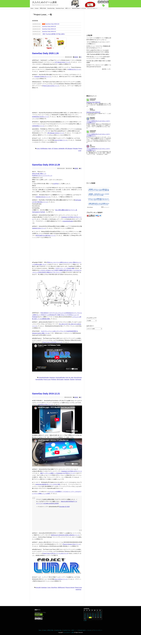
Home (32, 8)
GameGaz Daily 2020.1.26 (45, 53)
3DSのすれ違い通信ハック (39, 173)
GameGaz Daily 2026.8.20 (93, 102)
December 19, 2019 (64, 506)
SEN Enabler (60, 379)
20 (92, 616)
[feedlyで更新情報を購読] (104, 2)
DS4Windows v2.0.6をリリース (40, 116)
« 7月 (85, 620)
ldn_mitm (71, 377)
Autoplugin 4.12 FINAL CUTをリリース (71, 471)
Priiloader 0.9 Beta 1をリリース (42, 76)
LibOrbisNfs (61, 148)
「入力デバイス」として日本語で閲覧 (64, 268)
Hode (49, 148)
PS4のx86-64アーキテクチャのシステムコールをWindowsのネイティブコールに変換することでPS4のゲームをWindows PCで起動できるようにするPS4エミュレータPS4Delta (57, 314)
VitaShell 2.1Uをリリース (39, 228)
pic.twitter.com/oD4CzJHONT (51, 503)
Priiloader (75, 148)
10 (85, 614)
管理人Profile (43, 8)
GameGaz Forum (60, 8)
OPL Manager (68, 148)
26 (90, 617)
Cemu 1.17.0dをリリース (60, 140)
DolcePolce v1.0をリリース (45, 404)
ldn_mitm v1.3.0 (63, 324)
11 (87, 614)
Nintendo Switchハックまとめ (79, 8)
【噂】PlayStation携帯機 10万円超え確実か (97, 54)
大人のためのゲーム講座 (44, 2)
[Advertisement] (57, 100)
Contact (36, 8)
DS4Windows (44, 148)
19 (90, 616)
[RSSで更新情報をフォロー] (107, 2)
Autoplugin (52, 377)
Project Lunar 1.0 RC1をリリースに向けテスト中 (55, 553)
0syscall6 (38, 587)
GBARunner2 (61, 587)
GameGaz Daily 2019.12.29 (46, 164)
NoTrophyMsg (39, 379)
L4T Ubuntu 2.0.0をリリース (62, 62)
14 (95, 614)
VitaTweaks (78, 379)
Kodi (67, 377)
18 (87, 616)
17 (85, 616)
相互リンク (68, 8)
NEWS (76, 57)
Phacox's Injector (69, 587)
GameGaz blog (50, 8)
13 (92, 614)
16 (100, 614)
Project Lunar (46, 379)
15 (98, 614)
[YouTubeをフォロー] (102, 2)
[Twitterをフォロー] (99, 2)
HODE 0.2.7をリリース (74, 69)
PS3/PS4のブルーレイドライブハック (42, 175)
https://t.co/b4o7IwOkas (67, 501)
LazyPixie (55, 183)
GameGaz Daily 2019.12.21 (46, 393)
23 (100, 616)
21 (95, 616)
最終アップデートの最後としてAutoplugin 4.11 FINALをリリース (57, 473)
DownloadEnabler (60, 377)
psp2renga (78, 589)
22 (98, 616)
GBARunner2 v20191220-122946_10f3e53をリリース (65, 535)
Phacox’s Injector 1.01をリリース (71, 544)
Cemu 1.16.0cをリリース (60, 579)
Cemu (38, 148)
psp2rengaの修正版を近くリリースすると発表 (48, 484)
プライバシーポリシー (92, 8)
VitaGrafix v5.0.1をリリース (43, 196)
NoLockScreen (78, 377)
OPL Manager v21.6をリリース (56, 133)
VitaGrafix (66, 379)
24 (85, 617)
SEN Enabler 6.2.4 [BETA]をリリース (45, 235)
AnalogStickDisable (68, 221)
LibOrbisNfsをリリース (38, 125)
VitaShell (72, 379)
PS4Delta (53, 379)
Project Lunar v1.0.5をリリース (51, 85)
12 (90, 614)
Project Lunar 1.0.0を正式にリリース (52, 342)
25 (87, 617)
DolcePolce (54, 587)
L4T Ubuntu (55, 148)
